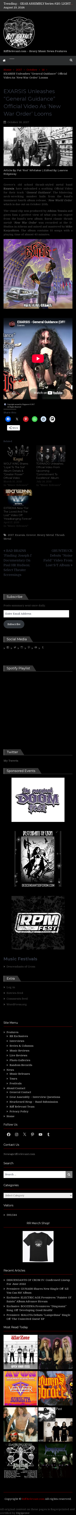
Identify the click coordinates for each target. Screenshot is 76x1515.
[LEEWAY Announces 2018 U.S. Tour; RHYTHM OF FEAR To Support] (21, 1461)
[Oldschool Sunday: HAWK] (55, 1352)
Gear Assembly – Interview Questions (35, 1097)
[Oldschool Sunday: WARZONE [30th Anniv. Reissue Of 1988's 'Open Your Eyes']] (21, 1352)
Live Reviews (18, 1055)
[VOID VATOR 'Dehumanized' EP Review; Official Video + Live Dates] (21, 1389)
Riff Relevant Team (22, 1106)
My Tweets (11, 760)
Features (12, 1032)
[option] (46, 4)
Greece (31, 535)
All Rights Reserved (14, 407)
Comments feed (17, 998)
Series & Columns (21, 1045)
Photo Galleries (20, 1060)
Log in (11, 987)
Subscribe (14, 624)
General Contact (20, 1092)
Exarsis (20, 535)
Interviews (17, 1041)
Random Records (21, 1065)
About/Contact (16, 1088)
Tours (13, 1078)
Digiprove (23, 1513)
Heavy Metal (45, 535)
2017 (11, 535)
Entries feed (15, 993)
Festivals (16, 1083)
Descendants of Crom (21, 966)
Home (10, 1116)
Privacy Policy (19, 1111)
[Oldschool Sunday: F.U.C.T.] (55, 1425)
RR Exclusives (19, 1036)
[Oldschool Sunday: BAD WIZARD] (21, 1425)
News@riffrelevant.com (19, 1154)
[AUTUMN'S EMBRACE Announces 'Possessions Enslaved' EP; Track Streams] (55, 1389)
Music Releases (20, 1073)
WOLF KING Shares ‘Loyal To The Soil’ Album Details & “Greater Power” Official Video (16, 471)
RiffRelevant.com (33, 1499)
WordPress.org (17, 1004)
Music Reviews (19, 1050)
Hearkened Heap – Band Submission (34, 1101)
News (10, 1069)
